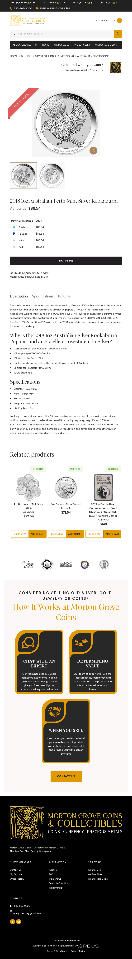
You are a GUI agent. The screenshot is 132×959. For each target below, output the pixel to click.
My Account (16, 874)
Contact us (96, 70)
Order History (17, 878)
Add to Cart (37, 534)
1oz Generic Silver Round (65, 504)
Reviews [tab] (64, 296)
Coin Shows (55, 878)
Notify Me (66, 260)
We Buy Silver (82, 44)
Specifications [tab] (43, 296)
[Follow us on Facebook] (12, 921)
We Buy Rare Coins (106, 44)
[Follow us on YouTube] (18, 921)
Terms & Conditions (59, 883)
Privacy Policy (56, 887)
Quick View (20, 534)
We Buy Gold (61, 44)
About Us (54, 869)
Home (45, 44)
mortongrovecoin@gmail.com (25, 913)
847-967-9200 (23, 8)
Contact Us (66, 776)
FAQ (51, 874)
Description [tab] (19, 296)
